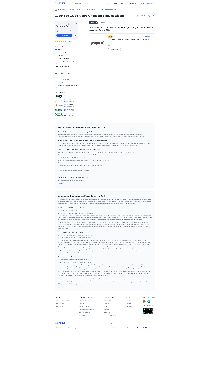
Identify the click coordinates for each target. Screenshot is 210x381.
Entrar (142, 3)
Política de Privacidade (145, 328)
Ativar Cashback (64, 35)
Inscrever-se (150, 3)
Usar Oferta (114, 49)
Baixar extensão (148, 305)
